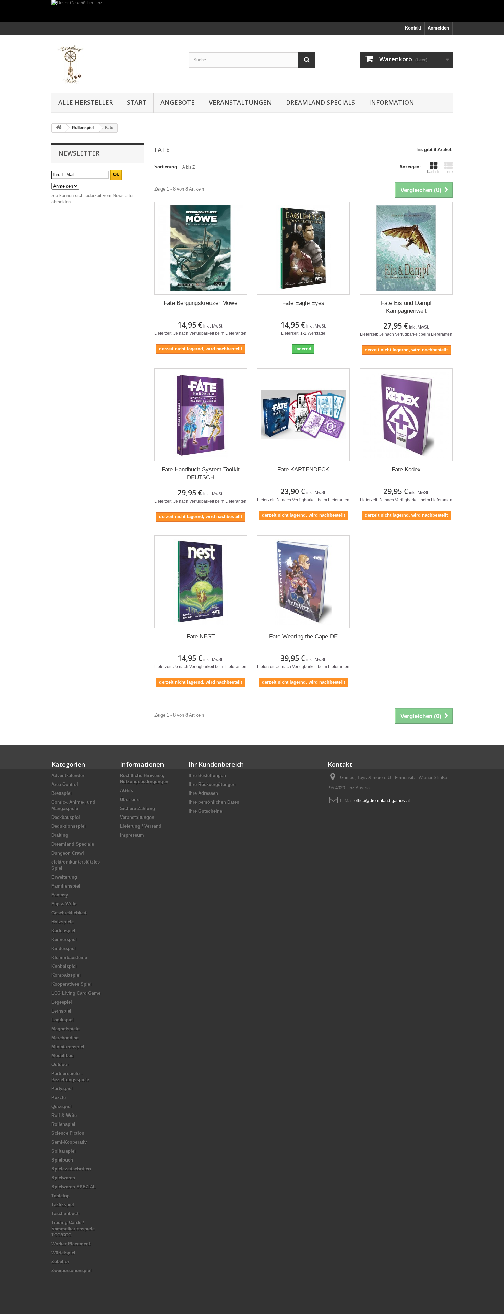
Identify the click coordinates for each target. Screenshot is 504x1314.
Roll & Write (64, 1115)
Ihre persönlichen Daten (214, 802)
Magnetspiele (65, 1028)
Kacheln (433, 172)
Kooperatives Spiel (71, 984)
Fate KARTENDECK (303, 469)
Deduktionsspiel (68, 826)
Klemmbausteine (69, 957)
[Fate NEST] (200, 582)
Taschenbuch (65, 1213)
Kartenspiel (63, 930)
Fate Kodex (406, 469)
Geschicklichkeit (68, 912)
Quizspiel (61, 1106)
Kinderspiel (63, 948)
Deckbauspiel (65, 817)
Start (136, 102)
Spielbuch (62, 1160)
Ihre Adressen (203, 793)
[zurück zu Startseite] (58, 128)
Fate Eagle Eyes (303, 303)
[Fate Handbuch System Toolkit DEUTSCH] (200, 415)
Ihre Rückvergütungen (212, 784)
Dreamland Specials (320, 102)
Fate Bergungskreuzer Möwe (200, 303)
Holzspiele (62, 921)
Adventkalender (67, 775)
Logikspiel (62, 1019)
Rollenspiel (63, 1124)
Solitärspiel (63, 1151)
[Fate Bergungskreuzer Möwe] (200, 248)
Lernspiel (61, 1011)
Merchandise (65, 1037)
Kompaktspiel (66, 975)
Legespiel (61, 1002)
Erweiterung (64, 877)
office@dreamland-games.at (382, 800)
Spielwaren (63, 1177)
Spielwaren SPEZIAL (73, 1186)
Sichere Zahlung (137, 808)
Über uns (129, 799)
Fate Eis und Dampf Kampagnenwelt (406, 307)
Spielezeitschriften (71, 1169)
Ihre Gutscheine (205, 811)
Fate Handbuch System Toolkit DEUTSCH (200, 473)
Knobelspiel (64, 966)
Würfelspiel (63, 1252)
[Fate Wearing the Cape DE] (303, 582)
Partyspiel (62, 1088)
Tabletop (60, 1195)
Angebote (177, 102)
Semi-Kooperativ (69, 1142)
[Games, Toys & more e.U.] (114, 62)
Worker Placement (70, 1243)
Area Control (64, 784)
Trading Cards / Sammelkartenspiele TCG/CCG (73, 1228)
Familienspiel (65, 886)
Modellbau (62, 1055)
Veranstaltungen (240, 102)
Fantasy (59, 895)
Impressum (132, 835)
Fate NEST (201, 636)
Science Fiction (67, 1133)
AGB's (126, 790)
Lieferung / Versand (140, 826)
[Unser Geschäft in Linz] (252, 11)
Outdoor (60, 1064)
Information (391, 102)
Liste (449, 172)
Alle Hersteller (85, 102)
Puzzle (58, 1097)
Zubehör (60, 1261)
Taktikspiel (62, 1204)
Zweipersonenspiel (71, 1270)
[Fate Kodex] (406, 415)
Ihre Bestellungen (207, 775)
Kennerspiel (64, 939)
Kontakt (413, 28)
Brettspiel (61, 793)
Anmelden (438, 28)
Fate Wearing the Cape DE (303, 636)
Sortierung (165, 166)
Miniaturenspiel (67, 1046)
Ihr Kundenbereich (216, 764)
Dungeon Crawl (67, 853)
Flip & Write (63, 903)
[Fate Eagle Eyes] (303, 248)
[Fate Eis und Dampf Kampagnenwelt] (406, 248)
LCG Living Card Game (75, 993)
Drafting (59, 835)
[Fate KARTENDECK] (303, 415)
